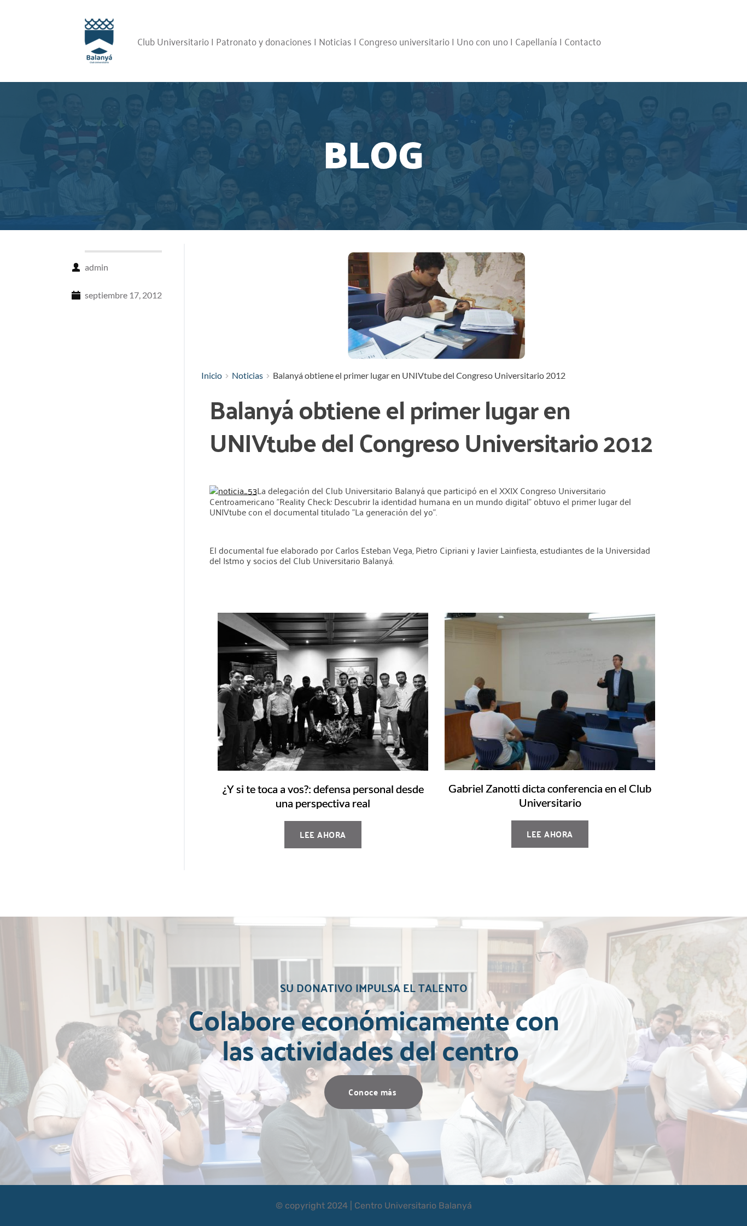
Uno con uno (482, 41)
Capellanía (536, 41)
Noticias (335, 41)
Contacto (582, 41)
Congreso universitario (404, 41)
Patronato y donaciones (264, 41)
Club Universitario (173, 41)
